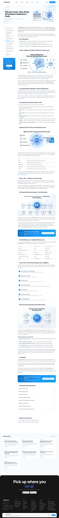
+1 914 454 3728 (5, 509)
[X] (8, 506)
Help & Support (42, 506)
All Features (24, 501)
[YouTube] (5, 506)
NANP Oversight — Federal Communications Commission (29, 420)
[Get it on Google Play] (10, 68)
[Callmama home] (7, 2)
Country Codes (33, 503)
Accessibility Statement (51, 508)
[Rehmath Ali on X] (12, 21)
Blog (31, 511)
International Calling (17, 503)
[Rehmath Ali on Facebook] (10, 21)
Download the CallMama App (47, 378)
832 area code (24, 174)
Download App (17, 506)
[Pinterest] (3, 506)
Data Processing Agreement (52, 509)
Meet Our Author (42, 503)
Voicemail (24, 508)
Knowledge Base (42, 508)
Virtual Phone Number (18, 501)
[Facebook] (10, 506)
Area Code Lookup (34, 506)
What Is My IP (33, 509)
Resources (37, 2)
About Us (41, 501)
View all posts (53, 436)
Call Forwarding (25, 506)
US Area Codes (33, 501)
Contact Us (53, 2)
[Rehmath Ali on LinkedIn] (9, 21)
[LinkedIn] (7, 506)
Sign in (47, 2)
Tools (32, 2)
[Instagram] (12, 506)
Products (16, 2)
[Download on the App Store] (8, 68)
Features (22, 2)
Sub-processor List (50, 506)
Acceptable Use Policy (51, 501)
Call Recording (25, 503)
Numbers (27, 2)
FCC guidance (37, 352)
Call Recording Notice (51, 503)
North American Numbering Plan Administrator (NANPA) (29, 422)
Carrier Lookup (33, 508)
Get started (9, 65)
